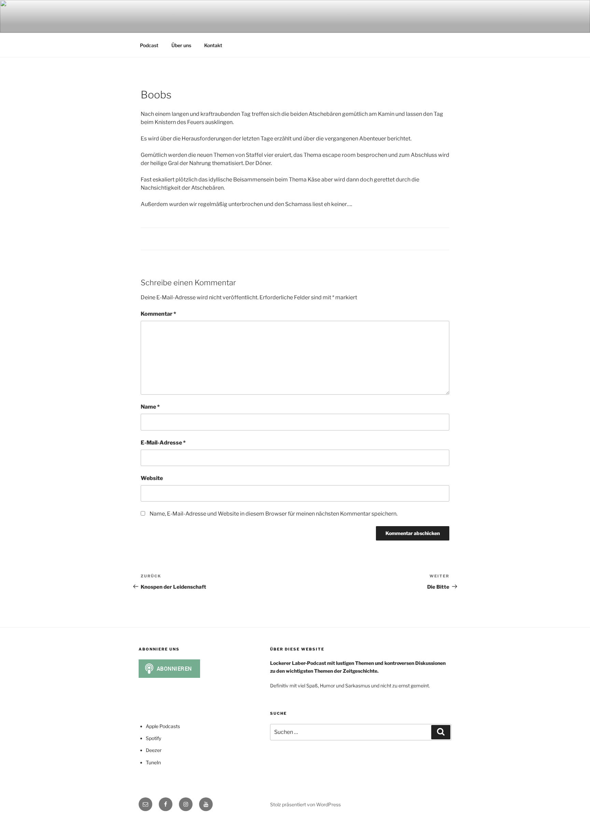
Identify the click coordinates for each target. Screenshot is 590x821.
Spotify (153, 738)
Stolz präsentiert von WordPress (305, 804)
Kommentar (158, 314)
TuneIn (153, 762)
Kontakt (213, 45)
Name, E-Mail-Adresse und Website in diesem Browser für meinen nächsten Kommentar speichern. (273, 513)
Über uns (181, 45)
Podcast (149, 45)
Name (150, 406)
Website (152, 478)
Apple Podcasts (163, 726)
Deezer (153, 750)
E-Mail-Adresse (163, 442)
